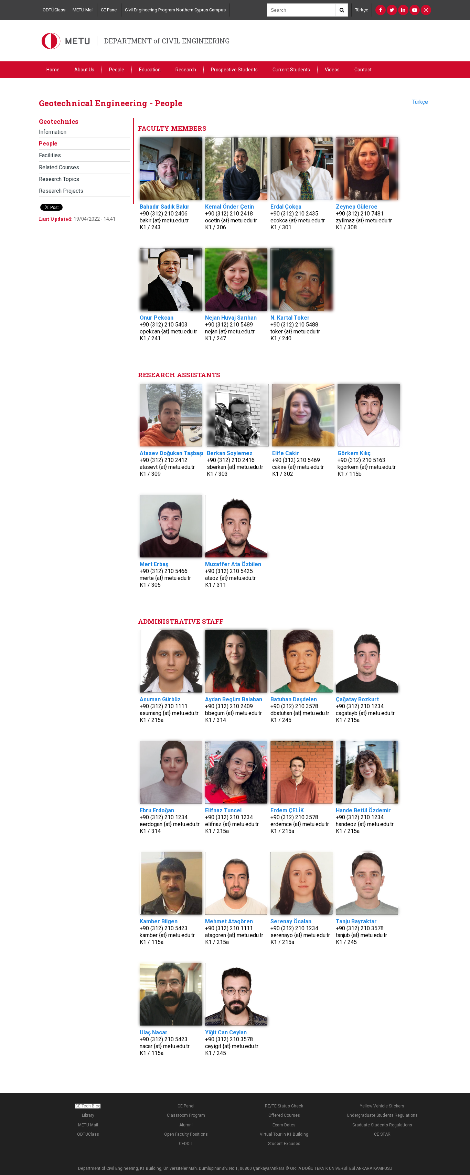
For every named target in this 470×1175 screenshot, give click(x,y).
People (116, 69)
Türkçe (361, 9)
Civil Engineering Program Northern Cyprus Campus (175, 9)
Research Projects (61, 191)
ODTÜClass (54, 9)
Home (53, 69)
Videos (332, 69)
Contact (363, 69)
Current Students (291, 69)
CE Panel (109, 9)
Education (150, 69)
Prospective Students (234, 69)
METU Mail (83, 9)
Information (52, 132)
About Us (84, 69)
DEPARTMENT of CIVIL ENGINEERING (166, 40)
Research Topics (59, 179)
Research (185, 69)
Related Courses (59, 167)
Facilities (50, 155)
